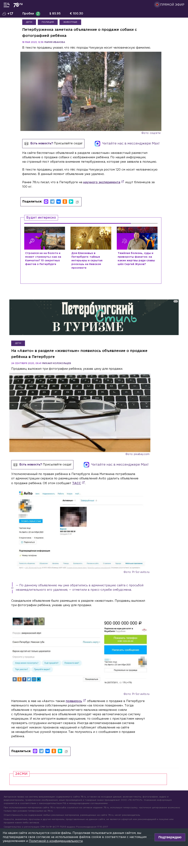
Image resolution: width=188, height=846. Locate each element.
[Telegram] (52, 201)
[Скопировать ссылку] (77, 202)
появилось (74, 701)
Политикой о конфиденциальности (56, 841)
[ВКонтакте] (58, 201)
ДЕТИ (29, 22)
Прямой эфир (172, 4)
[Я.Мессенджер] (71, 201)
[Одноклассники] (65, 201)
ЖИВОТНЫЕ (70, 22)
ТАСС (76, 483)
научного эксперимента (101, 182)
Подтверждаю (169, 837)
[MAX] (46, 201)
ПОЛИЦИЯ (48, 22)
